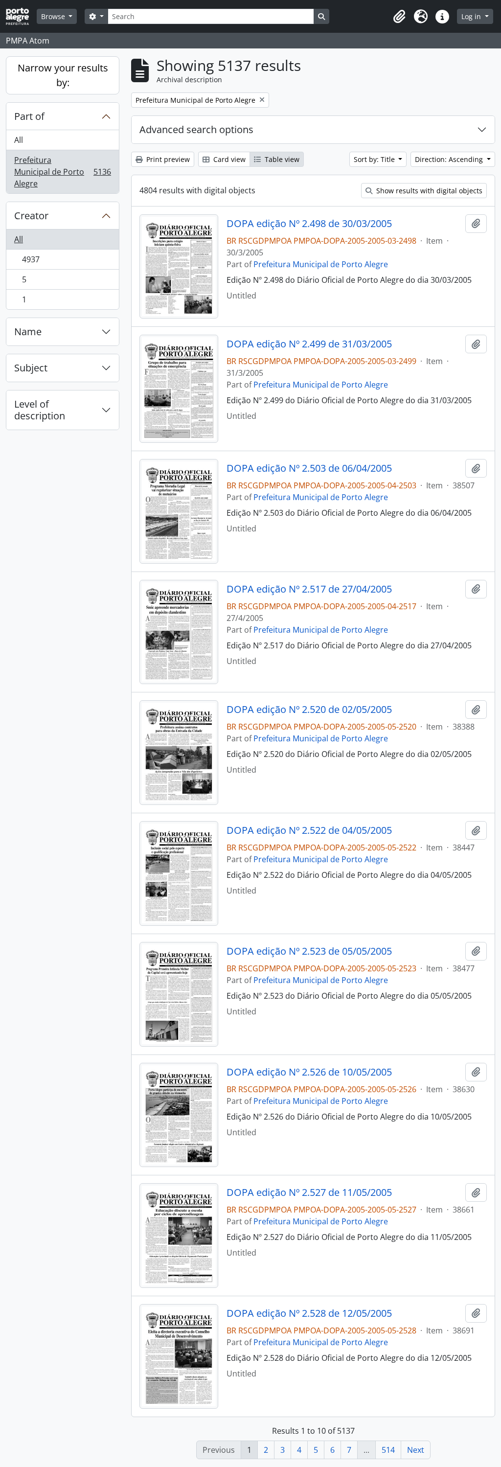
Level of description (39, 409)
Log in (472, 16)
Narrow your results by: (63, 75)
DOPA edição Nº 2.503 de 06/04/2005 (309, 468)
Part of (29, 116)
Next (415, 1449)
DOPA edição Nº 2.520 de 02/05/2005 (309, 709)
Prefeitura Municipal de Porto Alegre (62, 172)
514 (388, 1449)
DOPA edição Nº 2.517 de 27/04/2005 (309, 589)
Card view (228, 159)
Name (28, 331)
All (18, 140)
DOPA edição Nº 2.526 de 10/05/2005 (309, 1072)
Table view (281, 159)
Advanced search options (196, 129)
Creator (31, 215)
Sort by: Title (375, 159)
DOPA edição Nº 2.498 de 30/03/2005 (309, 223)
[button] (399, 16)
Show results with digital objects (428, 190)
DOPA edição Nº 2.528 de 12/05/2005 (309, 1313)
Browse (54, 16)
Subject (30, 367)
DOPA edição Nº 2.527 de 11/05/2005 (309, 1192)
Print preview (167, 159)
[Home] (21, 16)
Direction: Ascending (450, 159)
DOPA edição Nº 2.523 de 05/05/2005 (309, 951)
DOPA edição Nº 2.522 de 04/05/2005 (309, 830)
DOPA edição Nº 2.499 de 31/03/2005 (309, 344)
